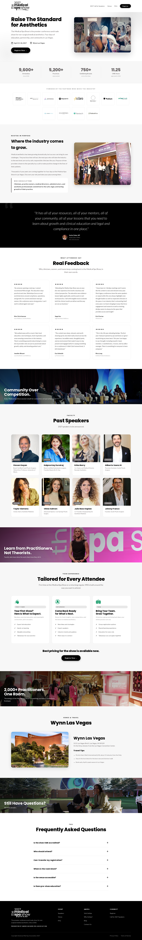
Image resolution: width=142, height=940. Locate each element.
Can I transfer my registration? (71, 860)
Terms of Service (126, 936)
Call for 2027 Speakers (117, 917)
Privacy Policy (114, 936)
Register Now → (20, 50)
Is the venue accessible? (71, 877)
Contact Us (87, 924)
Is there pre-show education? (71, 886)
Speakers (61, 913)
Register (125, 6)
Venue (109, 6)
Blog (85, 920)
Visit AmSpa (88, 913)
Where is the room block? (71, 869)
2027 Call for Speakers (97, 6)
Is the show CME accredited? (71, 843)
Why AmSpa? (88, 917)
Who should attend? (71, 851)
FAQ (115, 6)
